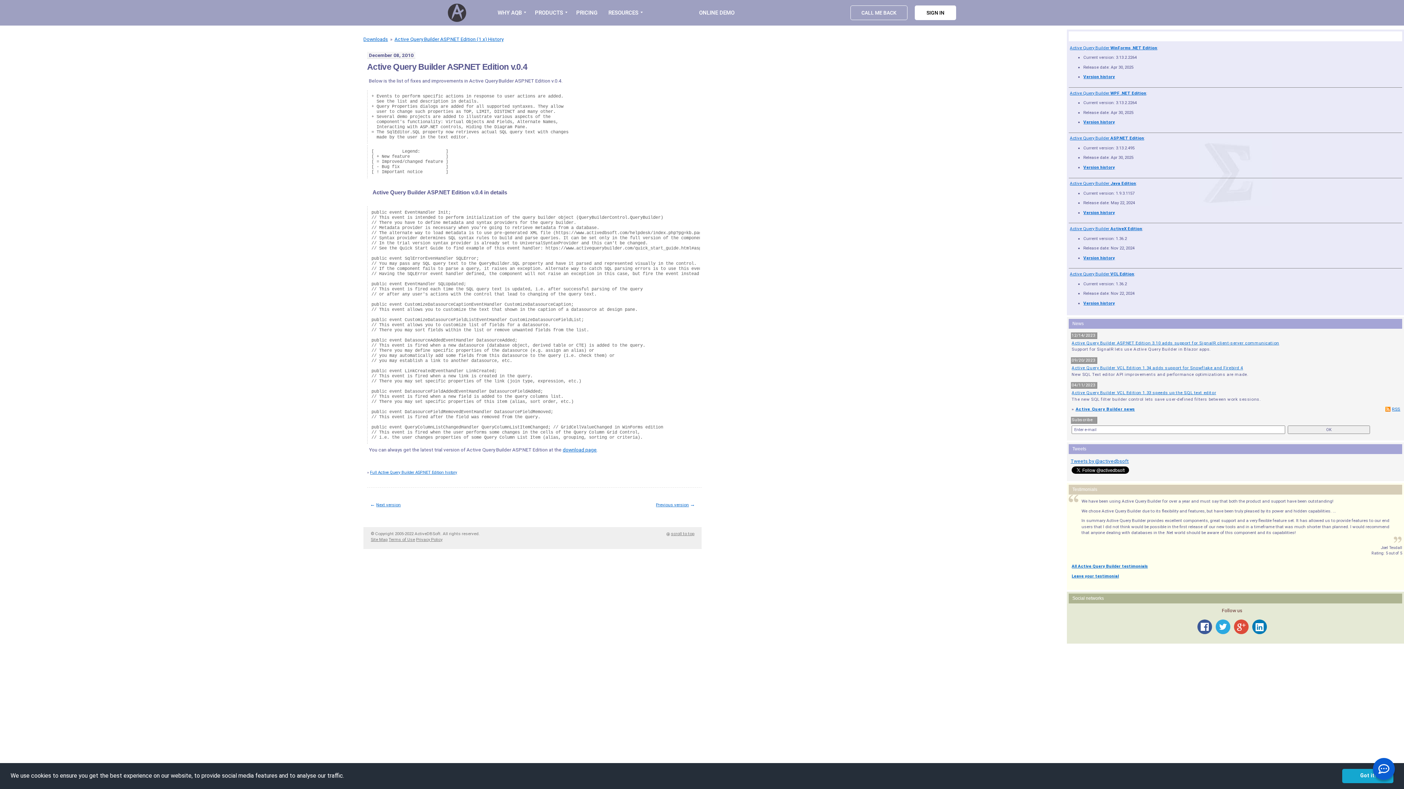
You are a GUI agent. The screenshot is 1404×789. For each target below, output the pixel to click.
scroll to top (682, 533)
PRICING (586, 12)
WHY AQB (510, 12)
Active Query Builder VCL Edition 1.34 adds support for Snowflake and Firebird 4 (1157, 367)
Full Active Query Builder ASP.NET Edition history (413, 472)
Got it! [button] (1368, 776)
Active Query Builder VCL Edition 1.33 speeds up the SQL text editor (1144, 392)
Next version (388, 504)
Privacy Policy (429, 539)
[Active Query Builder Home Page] (458, 13)
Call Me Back (879, 13)
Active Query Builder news (1105, 409)
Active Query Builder (1113, 47)
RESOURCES (623, 12)
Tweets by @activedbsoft (1100, 461)
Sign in (935, 13)
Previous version (672, 504)
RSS (1396, 409)
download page (580, 450)
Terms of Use (402, 539)
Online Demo (717, 12)
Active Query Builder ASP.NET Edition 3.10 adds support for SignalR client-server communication (1175, 343)
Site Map (379, 539)
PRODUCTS (549, 12)
